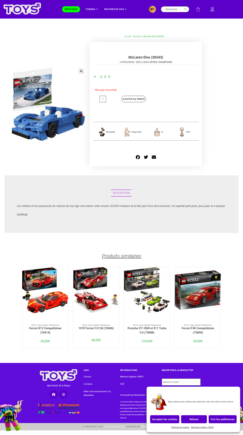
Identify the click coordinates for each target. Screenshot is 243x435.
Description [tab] (121, 193)
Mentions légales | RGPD (131, 376)
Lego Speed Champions (157, 62)
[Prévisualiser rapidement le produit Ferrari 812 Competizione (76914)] (66, 273)
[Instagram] (63, 394)
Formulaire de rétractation (132, 395)
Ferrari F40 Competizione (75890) (198, 330)
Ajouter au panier (134, 99)
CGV (122, 384)
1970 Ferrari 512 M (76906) (96, 328)
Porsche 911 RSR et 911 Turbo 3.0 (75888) (147, 330)
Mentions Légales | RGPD (202, 427)
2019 (186, 325)
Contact (87, 376)
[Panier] (198, 9)
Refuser (194, 419)
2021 (139, 62)
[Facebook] (54, 394)
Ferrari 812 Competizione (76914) (45, 330)
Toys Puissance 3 (114, 427)
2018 (135, 325)
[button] (81, 71)
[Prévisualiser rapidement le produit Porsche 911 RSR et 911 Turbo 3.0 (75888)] (168, 273)
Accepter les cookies (164, 419)
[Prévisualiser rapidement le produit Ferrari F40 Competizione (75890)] (219, 273)
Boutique (137, 36)
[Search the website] (175, 9)
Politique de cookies (180, 427)
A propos (88, 384)
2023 (33, 325)
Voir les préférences (223, 419)
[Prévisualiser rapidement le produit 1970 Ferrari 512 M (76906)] (117, 273)
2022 (84, 325)
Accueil (127, 36)
